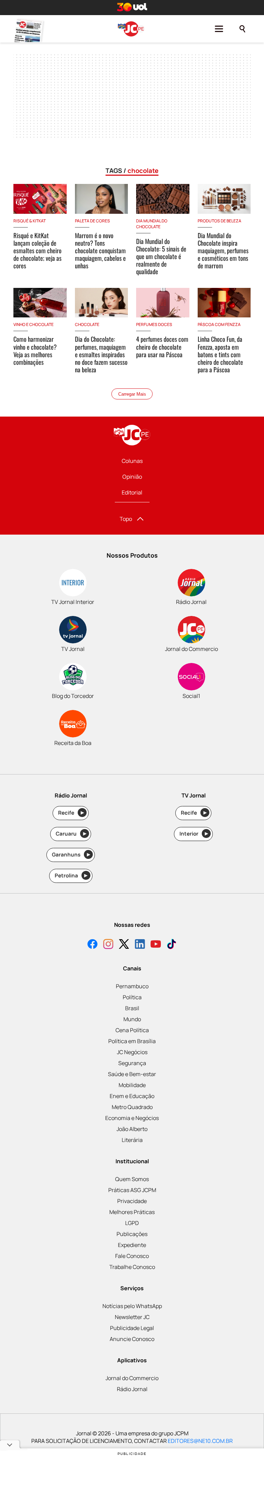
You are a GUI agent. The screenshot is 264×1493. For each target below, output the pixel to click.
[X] (124, 945)
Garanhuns (71, 854)
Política (132, 997)
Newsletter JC (132, 1317)
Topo (126, 519)
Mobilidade (132, 1085)
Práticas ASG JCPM (132, 1190)
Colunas (132, 461)
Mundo (132, 1019)
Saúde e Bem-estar (132, 1074)
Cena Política (132, 1030)
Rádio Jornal (132, 1389)
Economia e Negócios (132, 1118)
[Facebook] (92, 945)
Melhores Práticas (132, 1212)
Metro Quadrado (132, 1107)
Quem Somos (132, 1179)
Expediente (132, 1245)
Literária (132, 1140)
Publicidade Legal (132, 1328)
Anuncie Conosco (132, 1339)
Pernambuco (132, 986)
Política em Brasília (132, 1041)
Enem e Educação (132, 1096)
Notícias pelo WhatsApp (132, 1306)
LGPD (132, 1223)
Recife (71, 812)
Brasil (132, 1008)
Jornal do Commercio (132, 1378)
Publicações (132, 1234)
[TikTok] (171, 945)
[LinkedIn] (140, 945)
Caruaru (71, 833)
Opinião (132, 476)
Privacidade (132, 1201)
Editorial (132, 492)
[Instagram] (108, 945)
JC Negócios (132, 1052)
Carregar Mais (132, 394)
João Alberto (132, 1129)
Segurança (132, 1063)
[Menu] (219, 29)
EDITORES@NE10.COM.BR (200, 1441)
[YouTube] (156, 945)
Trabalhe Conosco (132, 1267)
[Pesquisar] (242, 29)
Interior (193, 833)
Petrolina (71, 875)
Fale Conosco (132, 1256)
